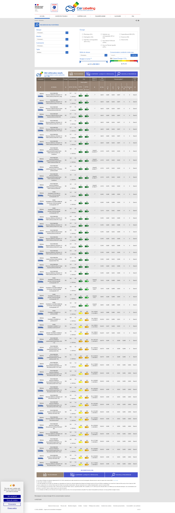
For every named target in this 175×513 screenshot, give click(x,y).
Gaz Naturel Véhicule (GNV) (109, 41)
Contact (85, 506)
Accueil (36, 20)
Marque (38, 30)
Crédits (80, 506)
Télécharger (78, 74)
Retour (38, 499)
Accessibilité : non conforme (133, 506)
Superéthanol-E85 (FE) (128, 34)
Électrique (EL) (88, 34)
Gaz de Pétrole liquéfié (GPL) (109, 46)
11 (76, 78)
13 (91, 58)
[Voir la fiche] (40, 96)
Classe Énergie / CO (118, 59)
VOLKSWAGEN (54, 95)
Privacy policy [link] (12, 508)
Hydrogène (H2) (88, 37)
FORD (54, 312)
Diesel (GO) (124, 39)
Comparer (102, 74)
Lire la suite (115, 480)
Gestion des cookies (106, 506)
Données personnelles (119, 506)
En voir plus (87, 470)
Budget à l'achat (86, 59)
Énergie (82, 30)
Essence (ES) (125, 37)
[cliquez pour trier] (40, 86)
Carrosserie (40, 43)
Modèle (38, 36)
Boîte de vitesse (85, 52)
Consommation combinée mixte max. (122, 52)
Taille (38, 49)
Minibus (42, 93)
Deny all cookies (12, 500)
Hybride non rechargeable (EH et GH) (108, 36)
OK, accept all (12, 496)
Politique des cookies (94, 506)
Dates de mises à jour (53, 506)
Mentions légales (72, 506)
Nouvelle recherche (128, 74)
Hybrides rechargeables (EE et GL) (91, 40)
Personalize (12, 504)
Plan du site (63, 506)
